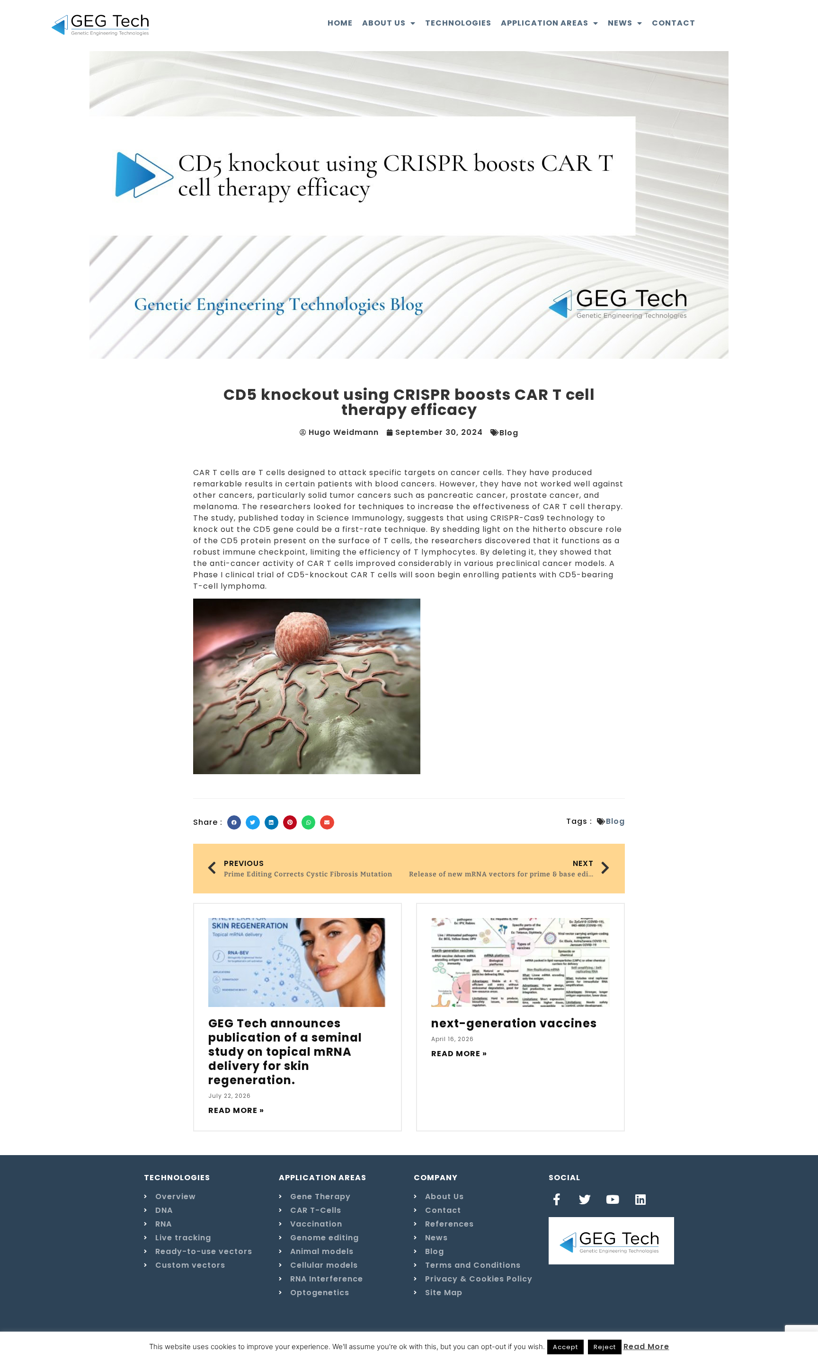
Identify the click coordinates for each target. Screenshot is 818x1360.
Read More (646, 1346)
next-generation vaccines (514, 1023)
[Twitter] (585, 1199)
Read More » (236, 1110)
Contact (673, 23)
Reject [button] (605, 1346)
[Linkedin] (640, 1199)
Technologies (458, 23)
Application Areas (544, 23)
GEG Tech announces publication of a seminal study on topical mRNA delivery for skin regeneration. (285, 1052)
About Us (384, 23)
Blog (508, 432)
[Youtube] (613, 1199)
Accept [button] (565, 1346)
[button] (234, 822)
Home (340, 23)
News (620, 23)
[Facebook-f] (557, 1199)
